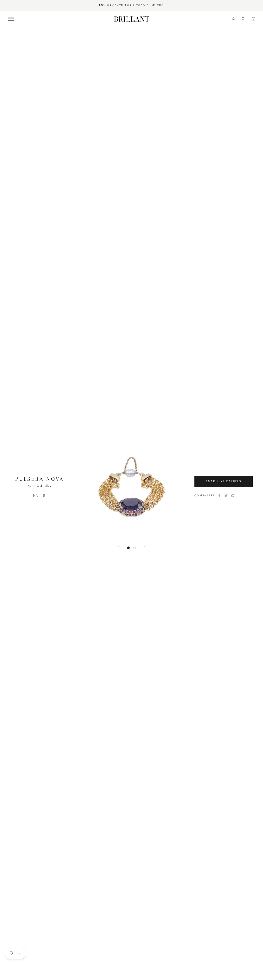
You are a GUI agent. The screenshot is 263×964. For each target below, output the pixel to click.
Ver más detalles (39, 486)
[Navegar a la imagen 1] (128, 548)
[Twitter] (226, 495)
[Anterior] (118, 547)
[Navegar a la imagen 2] (134, 548)
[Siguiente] (144, 547)
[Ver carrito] (253, 19)
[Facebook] (219, 495)
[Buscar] (243, 19)
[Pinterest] (232, 495)
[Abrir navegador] (11, 19)
